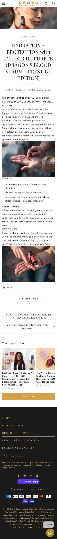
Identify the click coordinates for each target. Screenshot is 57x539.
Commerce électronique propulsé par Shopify (28, 527)
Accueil (24, 37)
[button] (46, 3)
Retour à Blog (30, 299)
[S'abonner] (53, 456)
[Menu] (3, 3)
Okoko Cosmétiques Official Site (23, 509)
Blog (32, 37)
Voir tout (28, 397)
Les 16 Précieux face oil (13, 244)
